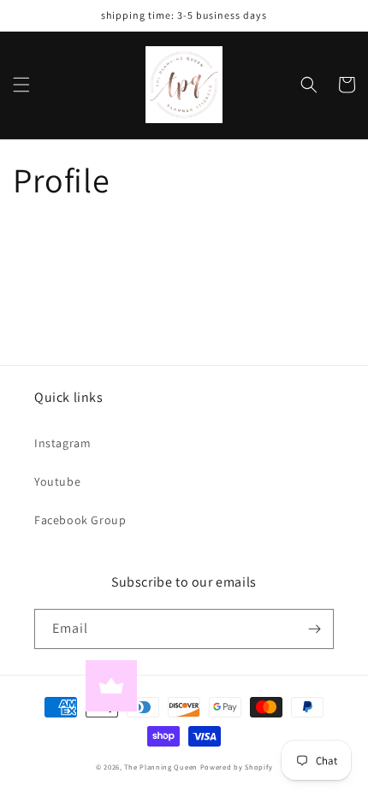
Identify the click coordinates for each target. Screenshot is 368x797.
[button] (21, 84)
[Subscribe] (314, 629)
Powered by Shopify (236, 766)
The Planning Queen (161, 766)
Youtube (57, 481)
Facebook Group (80, 520)
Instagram (62, 443)
